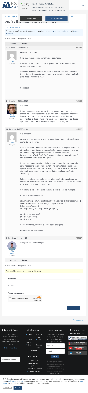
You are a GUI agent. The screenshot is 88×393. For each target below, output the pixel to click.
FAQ (39, 340)
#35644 (79, 101)
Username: (12, 278)
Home (7, 17)
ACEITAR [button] (18, 388)
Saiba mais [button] (7, 388)
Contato (34, 350)
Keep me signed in (16, 293)
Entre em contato (10, 348)
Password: (12, 286)
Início (30, 334)
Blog (29, 345)
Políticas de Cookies (34, 369)
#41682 (79, 129)
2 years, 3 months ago (61, 31)
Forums (15, 17)
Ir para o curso (13, 27)
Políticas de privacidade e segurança (33, 363)
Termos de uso (34, 371)
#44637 (79, 238)
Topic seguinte (79, 320)
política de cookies (15, 381)
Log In (74, 308)
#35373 (79, 48)
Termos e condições (55, 373)
